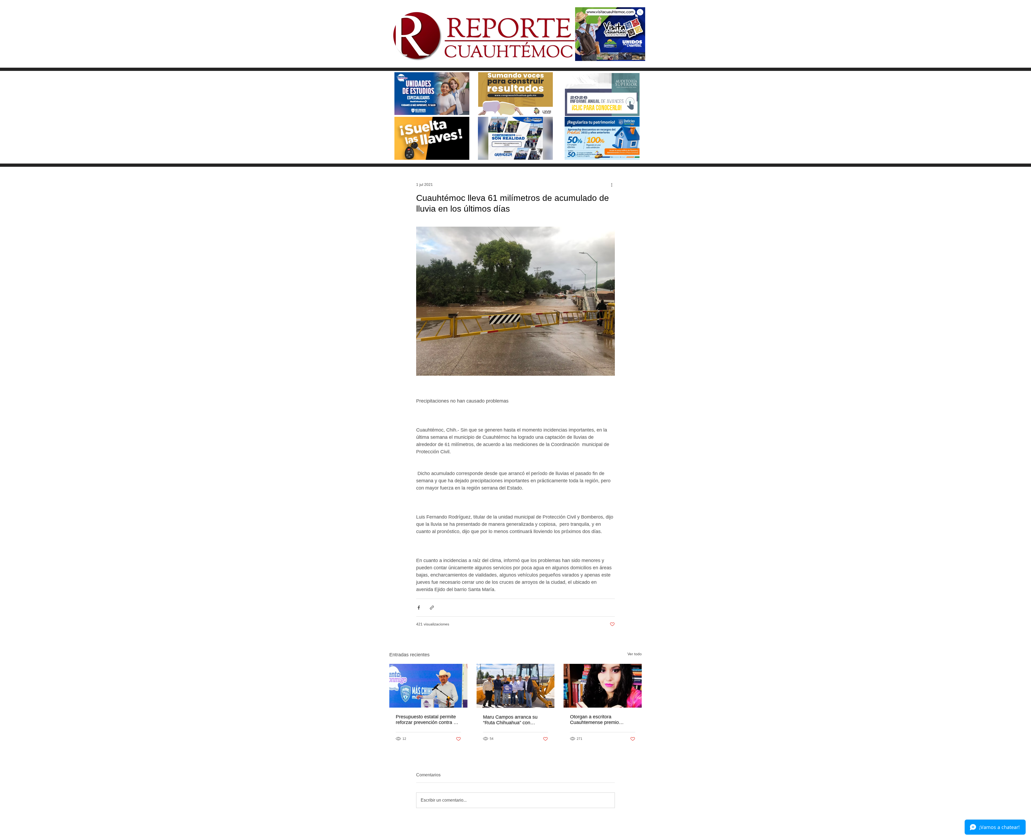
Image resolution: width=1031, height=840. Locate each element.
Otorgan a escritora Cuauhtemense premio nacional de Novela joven (597, 719)
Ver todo (634, 654)
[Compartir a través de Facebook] (418, 607)
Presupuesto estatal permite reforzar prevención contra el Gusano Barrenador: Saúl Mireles (426, 719)
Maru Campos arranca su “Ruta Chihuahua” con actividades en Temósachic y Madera (513, 720)
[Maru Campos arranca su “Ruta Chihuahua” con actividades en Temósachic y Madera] (516, 686)
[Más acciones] (611, 184)
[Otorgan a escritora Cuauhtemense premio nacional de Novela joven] (603, 686)
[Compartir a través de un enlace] (431, 607)
